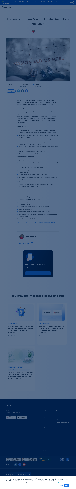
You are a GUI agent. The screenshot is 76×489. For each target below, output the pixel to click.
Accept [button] (66, 485)
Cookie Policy (49, 482)
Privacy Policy (58, 482)
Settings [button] (61, 485)
